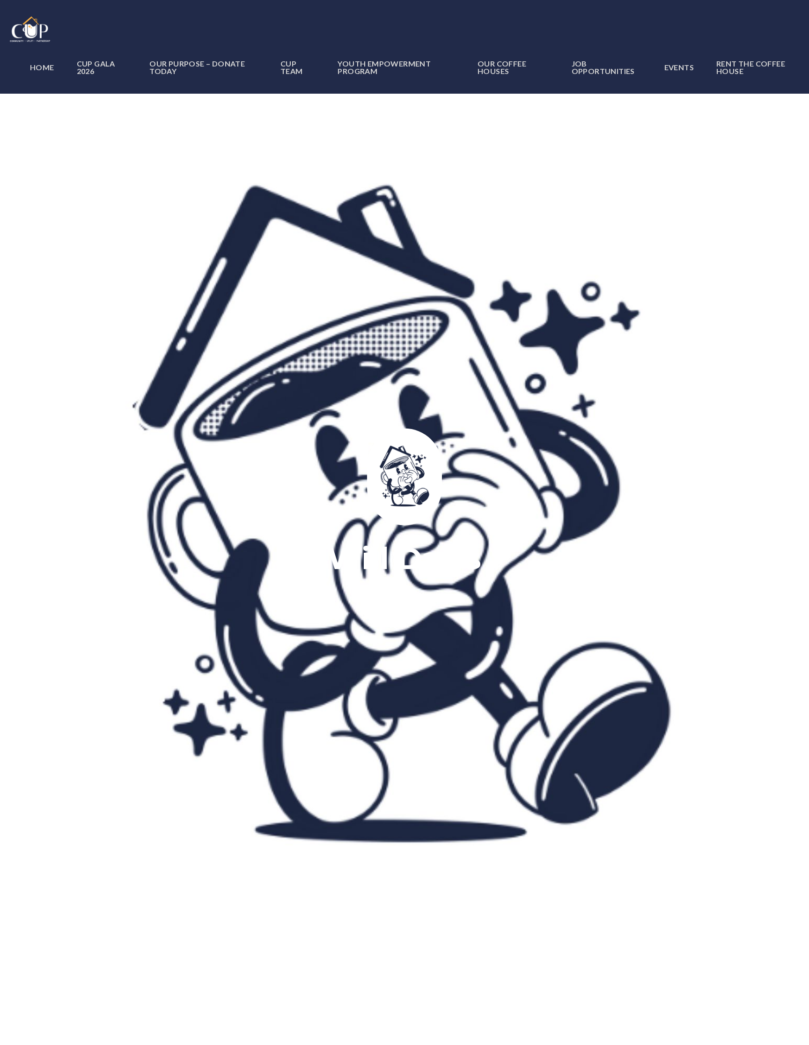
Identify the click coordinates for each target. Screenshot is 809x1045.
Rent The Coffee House (750, 67)
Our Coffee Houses (502, 67)
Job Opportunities (603, 67)
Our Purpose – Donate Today (197, 67)
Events (679, 68)
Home (42, 68)
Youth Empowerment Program (384, 67)
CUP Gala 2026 (96, 67)
